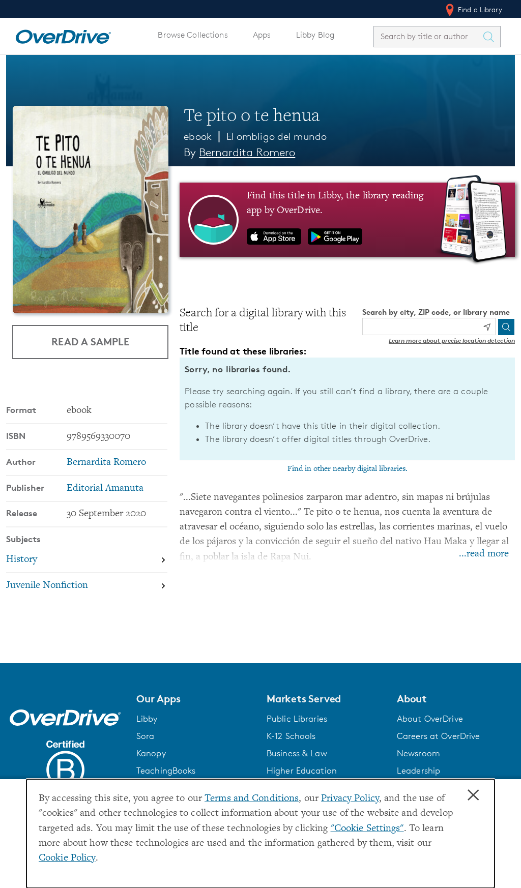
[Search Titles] (491, 36)
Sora (145, 736)
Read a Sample (90, 341)
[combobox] (428, 36)
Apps (262, 35)
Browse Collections (192, 35)
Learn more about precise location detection (452, 340)
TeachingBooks (166, 770)
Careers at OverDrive (438, 736)
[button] (195, 698)
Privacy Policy (350, 799)
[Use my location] (487, 327)
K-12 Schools (291, 736)
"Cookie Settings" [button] (367, 829)
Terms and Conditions (252, 799)
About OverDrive (430, 719)
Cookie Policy (67, 858)
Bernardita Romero (247, 152)
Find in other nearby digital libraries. (347, 469)
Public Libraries (297, 719)
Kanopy (151, 753)
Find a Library (479, 9)
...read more (484, 554)
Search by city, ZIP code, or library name (436, 312)
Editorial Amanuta (105, 488)
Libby (147, 719)
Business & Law (297, 753)
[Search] (506, 327)
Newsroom (418, 753)
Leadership (418, 770)
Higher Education (302, 770)
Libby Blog (315, 35)
